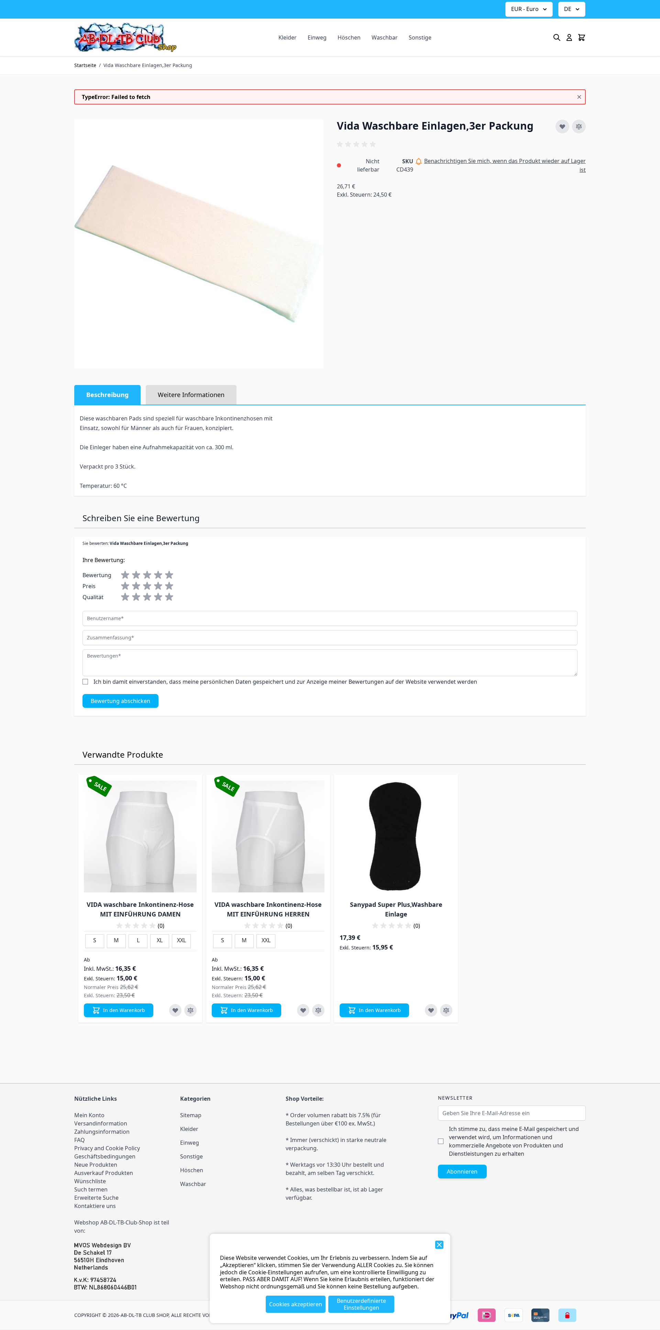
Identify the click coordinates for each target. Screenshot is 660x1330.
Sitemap (190, 1115)
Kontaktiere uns (95, 1206)
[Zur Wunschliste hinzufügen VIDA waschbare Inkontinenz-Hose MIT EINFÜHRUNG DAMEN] (175, 1010)
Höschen (349, 37)
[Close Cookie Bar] (439, 1245)
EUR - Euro (525, 9)
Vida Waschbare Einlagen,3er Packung (147, 65)
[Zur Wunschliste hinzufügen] (562, 126)
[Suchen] (557, 37)
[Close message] (579, 97)
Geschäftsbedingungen (104, 1156)
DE (567, 9)
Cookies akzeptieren (295, 1304)
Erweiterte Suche (96, 1197)
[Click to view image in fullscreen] (198, 244)
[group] (357, 144)
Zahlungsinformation (102, 1131)
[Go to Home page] (125, 37)
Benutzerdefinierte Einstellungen (361, 1304)
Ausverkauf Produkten (103, 1173)
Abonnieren (462, 1171)
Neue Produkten (95, 1164)
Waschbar (385, 37)
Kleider (287, 37)
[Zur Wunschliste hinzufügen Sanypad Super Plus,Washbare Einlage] (431, 1010)
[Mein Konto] (569, 37)
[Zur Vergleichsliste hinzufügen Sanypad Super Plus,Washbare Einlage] (446, 1010)
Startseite (85, 65)
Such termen (91, 1189)
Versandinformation (100, 1123)
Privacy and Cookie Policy (107, 1148)
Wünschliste (90, 1181)
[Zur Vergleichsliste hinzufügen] (579, 126)
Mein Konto (89, 1115)
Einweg (317, 37)
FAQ (79, 1140)
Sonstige (420, 37)
